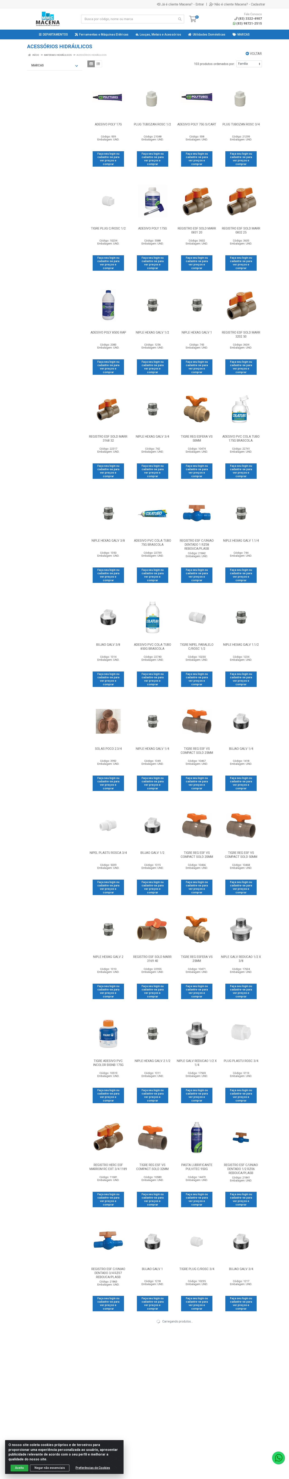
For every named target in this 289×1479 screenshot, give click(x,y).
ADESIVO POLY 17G (108, 124)
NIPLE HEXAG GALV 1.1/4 (241, 540)
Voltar (255, 54)
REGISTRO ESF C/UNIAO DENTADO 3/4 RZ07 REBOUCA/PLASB (108, 1273)
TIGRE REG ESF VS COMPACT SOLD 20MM (197, 855)
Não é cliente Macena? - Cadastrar (239, 4)
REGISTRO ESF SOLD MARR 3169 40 (152, 959)
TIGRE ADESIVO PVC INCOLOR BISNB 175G (108, 1063)
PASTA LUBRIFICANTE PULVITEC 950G (196, 1167)
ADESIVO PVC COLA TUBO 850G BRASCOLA (152, 647)
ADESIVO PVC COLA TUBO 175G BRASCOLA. (241, 438)
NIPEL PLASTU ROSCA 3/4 (108, 853)
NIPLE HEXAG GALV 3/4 (152, 436)
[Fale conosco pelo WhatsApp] (278, 1458)
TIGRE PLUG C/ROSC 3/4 (196, 1269)
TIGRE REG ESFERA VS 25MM (197, 959)
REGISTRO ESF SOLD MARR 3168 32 (108, 438)
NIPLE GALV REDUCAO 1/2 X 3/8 (241, 959)
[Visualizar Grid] (91, 63)
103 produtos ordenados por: (214, 64)
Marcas (37, 65)
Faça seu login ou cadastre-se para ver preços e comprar (108, 159)
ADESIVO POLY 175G (152, 228)
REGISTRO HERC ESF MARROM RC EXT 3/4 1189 (108, 1167)
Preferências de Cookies (93, 1467)
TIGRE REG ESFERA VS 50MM (197, 438)
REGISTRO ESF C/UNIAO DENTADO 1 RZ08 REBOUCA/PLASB (197, 545)
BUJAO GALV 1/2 (152, 853)
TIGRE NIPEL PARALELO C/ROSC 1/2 (196, 647)
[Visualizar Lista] (98, 63)
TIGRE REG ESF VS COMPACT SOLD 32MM (152, 1167)
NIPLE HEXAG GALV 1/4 (152, 749)
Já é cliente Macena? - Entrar (182, 4)
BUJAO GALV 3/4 (241, 1269)
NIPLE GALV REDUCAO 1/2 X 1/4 (197, 1063)
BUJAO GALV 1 (152, 1269)
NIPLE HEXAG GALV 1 (197, 332)
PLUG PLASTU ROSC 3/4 (241, 1061)
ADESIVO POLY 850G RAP (108, 332)
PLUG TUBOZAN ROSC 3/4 (241, 124)
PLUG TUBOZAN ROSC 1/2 (152, 124)
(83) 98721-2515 (249, 23)
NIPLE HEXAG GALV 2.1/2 (152, 1061)
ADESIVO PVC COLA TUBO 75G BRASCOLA (152, 543)
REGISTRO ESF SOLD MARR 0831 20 (197, 230)
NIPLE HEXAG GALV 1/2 (152, 332)
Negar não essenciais (49, 1467)
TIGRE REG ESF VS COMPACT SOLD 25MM (197, 751)
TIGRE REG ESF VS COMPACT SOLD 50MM (241, 855)
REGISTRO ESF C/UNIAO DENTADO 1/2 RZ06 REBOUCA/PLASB (241, 1169)
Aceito (19, 1467)
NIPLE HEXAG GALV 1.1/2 (241, 645)
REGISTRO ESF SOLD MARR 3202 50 (241, 334)
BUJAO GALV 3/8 (108, 645)
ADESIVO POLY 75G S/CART (196, 124)
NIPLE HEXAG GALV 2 (108, 957)
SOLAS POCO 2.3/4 (108, 749)
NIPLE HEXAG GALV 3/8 (108, 540)
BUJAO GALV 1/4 (241, 749)
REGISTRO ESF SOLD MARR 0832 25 (241, 230)
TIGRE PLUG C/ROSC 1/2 (108, 228)
